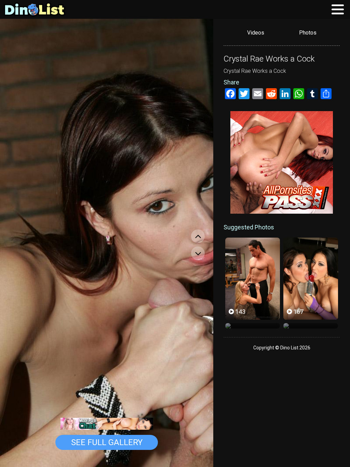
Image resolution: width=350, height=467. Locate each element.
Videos (255, 32)
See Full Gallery (107, 442)
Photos (308, 32)
